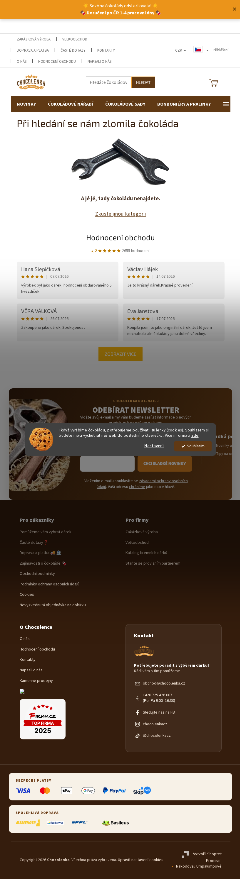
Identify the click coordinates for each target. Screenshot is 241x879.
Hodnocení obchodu (57, 61)
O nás (25, 639)
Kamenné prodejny (36, 681)
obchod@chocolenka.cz (164, 683)
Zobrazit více (120, 354)
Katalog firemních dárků (146, 553)
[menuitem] (26, 104)
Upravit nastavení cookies (140, 860)
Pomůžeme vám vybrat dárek (45, 532)
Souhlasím (196, 446)
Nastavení (154, 446)
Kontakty (28, 660)
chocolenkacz (155, 724)
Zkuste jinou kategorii (120, 214)
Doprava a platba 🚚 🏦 (40, 553)
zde (195, 435)
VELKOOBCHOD (74, 39)
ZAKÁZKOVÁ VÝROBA (34, 39)
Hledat (143, 82)
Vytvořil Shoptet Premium (207, 857)
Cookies (27, 594)
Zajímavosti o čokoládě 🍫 (43, 563)
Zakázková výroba (141, 532)
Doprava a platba (33, 50)
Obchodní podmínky (37, 574)
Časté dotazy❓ (34, 543)
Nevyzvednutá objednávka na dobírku (53, 605)
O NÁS (21, 61)
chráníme (137, 487)
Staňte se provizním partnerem (152, 563)
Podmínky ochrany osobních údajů (49, 584)
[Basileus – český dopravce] (115, 823)
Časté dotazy (73, 50)
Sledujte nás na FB (159, 712)
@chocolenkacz (157, 736)
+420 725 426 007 (157, 695)
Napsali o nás (99, 61)
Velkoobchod (137, 543)
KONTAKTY (106, 50)
